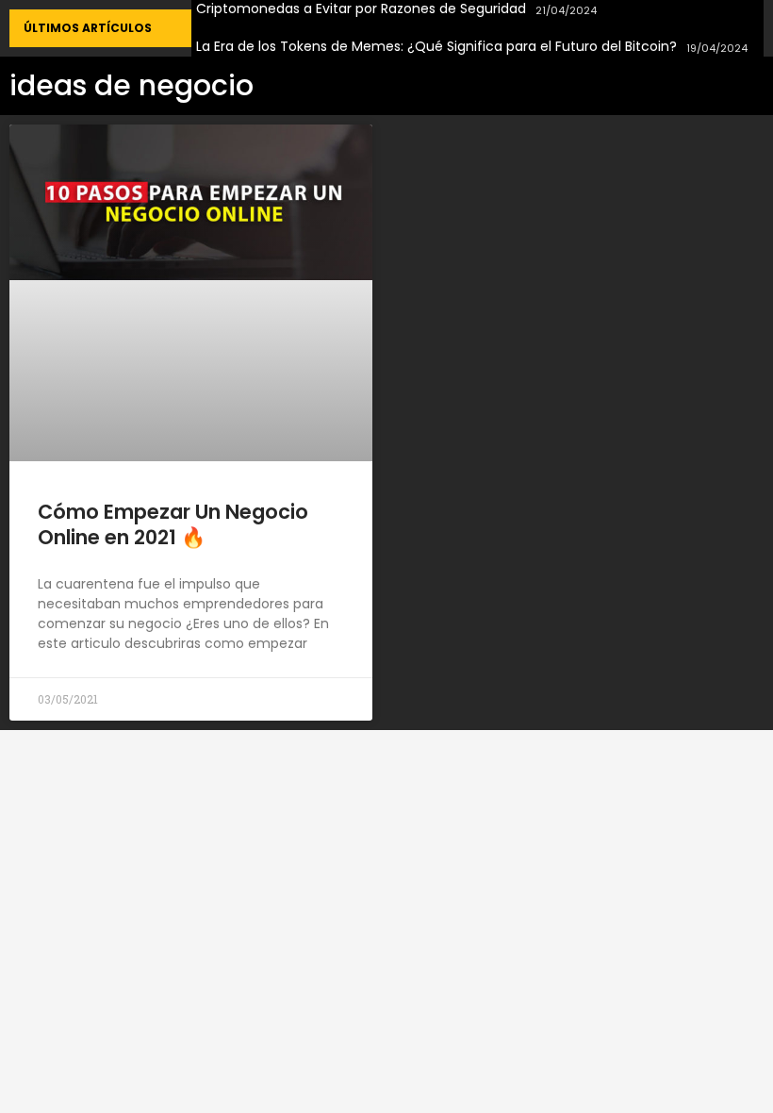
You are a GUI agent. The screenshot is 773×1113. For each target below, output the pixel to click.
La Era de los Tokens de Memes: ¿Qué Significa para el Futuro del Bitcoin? (436, 47)
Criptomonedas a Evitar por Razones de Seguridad (361, 9)
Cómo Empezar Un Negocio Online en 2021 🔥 (173, 524)
